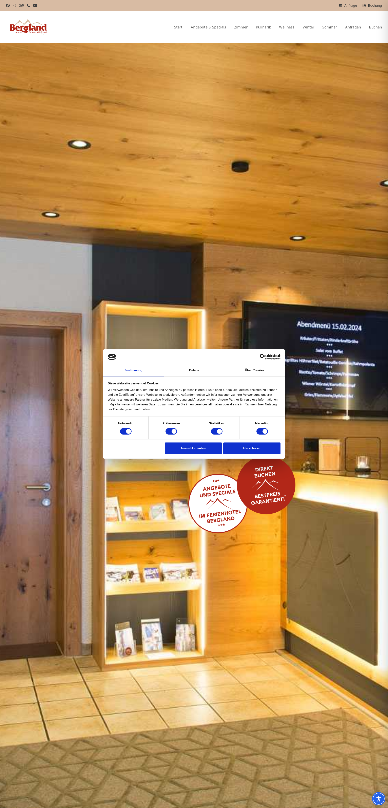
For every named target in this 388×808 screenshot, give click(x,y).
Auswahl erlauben (193, 448)
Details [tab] (194, 370)
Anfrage (350, 5)
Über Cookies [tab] (254, 370)
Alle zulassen (251, 448)
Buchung (375, 5)
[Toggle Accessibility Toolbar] (378, 798)
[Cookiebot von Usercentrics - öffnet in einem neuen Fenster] (262, 357)
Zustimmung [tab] (133, 370)
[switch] (171, 431)
